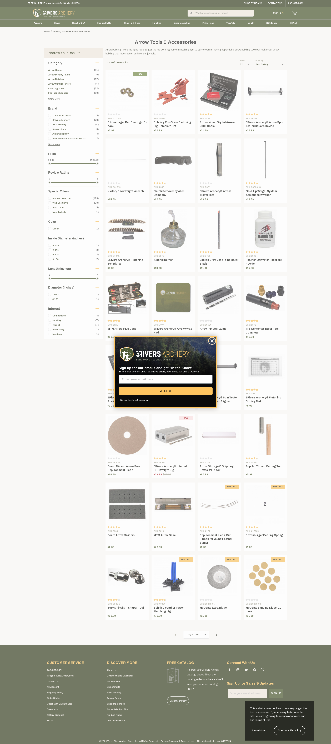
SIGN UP (165, 391)
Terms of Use (262, 720)
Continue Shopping (289, 730)
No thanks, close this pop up (134, 400)
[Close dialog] (212, 340)
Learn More (258, 730)
